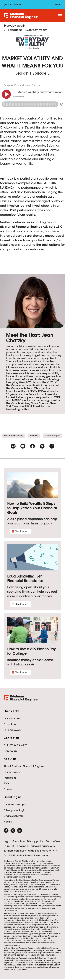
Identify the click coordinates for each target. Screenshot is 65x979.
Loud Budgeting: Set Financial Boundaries (25, 578)
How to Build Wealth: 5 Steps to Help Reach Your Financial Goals (32, 508)
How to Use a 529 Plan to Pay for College (31, 651)
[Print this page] (22, 446)
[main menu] (60, 16)
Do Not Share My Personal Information (26, 855)
